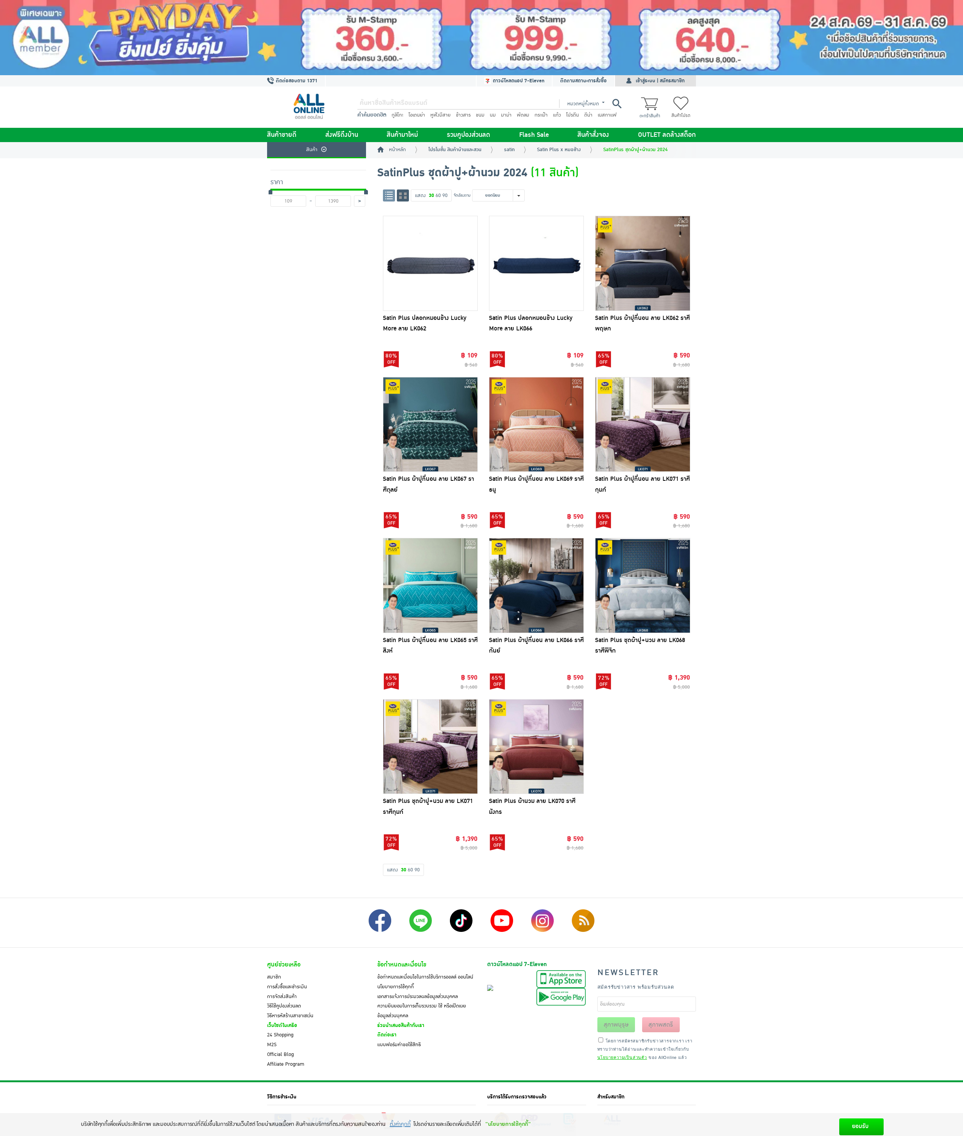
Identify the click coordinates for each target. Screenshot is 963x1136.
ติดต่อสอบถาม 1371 (295, 81)
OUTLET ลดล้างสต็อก (667, 135)
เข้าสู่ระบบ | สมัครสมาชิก (660, 81)
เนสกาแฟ (607, 115)
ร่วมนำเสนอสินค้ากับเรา (400, 1025)
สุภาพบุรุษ (616, 1024)
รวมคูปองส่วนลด (468, 135)
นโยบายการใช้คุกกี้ (395, 987)
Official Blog (280, 1054)
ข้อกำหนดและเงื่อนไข (401, 964)
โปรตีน (572, 115)
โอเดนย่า (417, 115)
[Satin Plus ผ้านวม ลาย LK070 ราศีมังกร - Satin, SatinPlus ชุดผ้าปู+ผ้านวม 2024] (536, 746)
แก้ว (557, 115)
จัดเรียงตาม (462, 195)
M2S (271, 1044)
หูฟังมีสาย (440, 115)
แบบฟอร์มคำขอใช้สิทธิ (399, 1044)
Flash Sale (534, 135)
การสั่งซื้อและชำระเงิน (287, 987)
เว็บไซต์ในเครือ (282, 1025)
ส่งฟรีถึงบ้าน (341, 135)
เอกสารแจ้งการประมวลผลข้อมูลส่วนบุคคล (417, 996)
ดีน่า (588, 115)
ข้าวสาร (463, 115)
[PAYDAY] (481, 37)
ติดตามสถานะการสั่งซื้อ (583, 81)
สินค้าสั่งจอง (593, 135)
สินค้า (311, 149)
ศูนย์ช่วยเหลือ (284, 964)
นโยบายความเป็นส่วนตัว (622, 1057)
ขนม (480, 115)
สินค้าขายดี (281, 135)
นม (493, 115)
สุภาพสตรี (661, 1024)
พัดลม (523, 115)
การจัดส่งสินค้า (282, 996)
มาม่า (506, 115)
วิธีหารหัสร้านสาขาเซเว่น (290, 1015)
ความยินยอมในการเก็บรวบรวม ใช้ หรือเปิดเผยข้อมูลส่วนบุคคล (421, 1010)
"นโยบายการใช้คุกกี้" (508, 1124)
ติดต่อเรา (386, 1035)
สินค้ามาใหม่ (402, 135)
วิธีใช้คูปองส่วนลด (284, 1006)
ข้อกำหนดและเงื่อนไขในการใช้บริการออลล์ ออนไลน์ (425, 977)
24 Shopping (280, 1035)
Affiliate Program (285, 1064)
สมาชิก (274, 977)
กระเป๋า (541, 115)
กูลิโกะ (397, 115)
